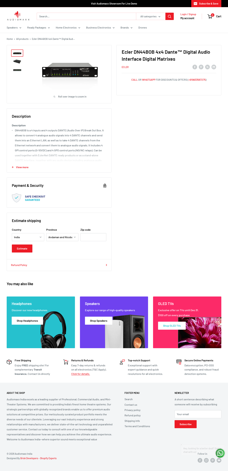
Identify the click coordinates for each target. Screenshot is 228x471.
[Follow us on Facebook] (200, 460)
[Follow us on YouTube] (219, 460)
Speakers (12, 27)
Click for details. (80, 373)
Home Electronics (66, 27)
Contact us (131, 404)
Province (51, 229)
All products (22, 39)
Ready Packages (36, 27)
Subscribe (186, 424)
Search (129, 399)
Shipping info (132, 420)
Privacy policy (133, 410)
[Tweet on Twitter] (207, 66)
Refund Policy (19, 264)
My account (187, 18)
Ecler (125, 67)
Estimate (22, 248)
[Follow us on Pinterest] (212, 460)
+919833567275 (197, 79)
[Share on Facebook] (194, 66)
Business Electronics (98, 27)
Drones (142, 27)
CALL (134, 79)
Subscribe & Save (208, 3)
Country (16, 229)
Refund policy (133, 415)
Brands (125, 27)
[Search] (169, 16)
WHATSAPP (148, 79)
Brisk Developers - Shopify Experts (38, 458)
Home (10, 39)
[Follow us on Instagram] (206, 460)
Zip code (85, 229)
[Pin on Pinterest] (201, 66)
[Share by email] (213, 66)
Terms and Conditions (137, 426)
